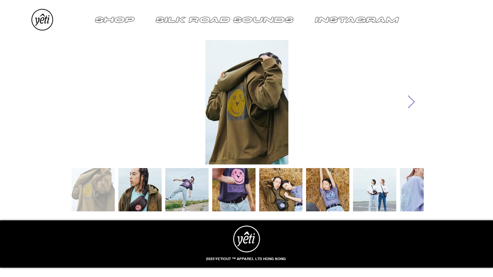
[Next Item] (411, 102)
